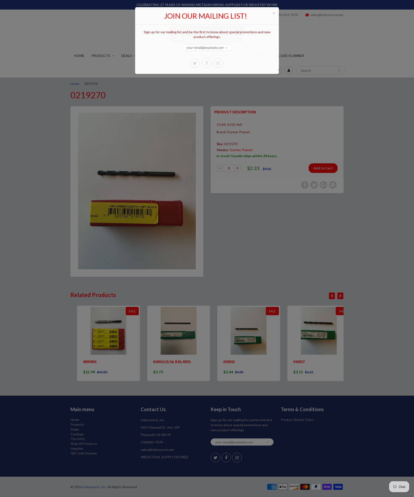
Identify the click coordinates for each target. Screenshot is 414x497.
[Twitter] (195, 63)
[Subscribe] (226, 48)
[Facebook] (206, 63)
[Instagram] (218, 63)
